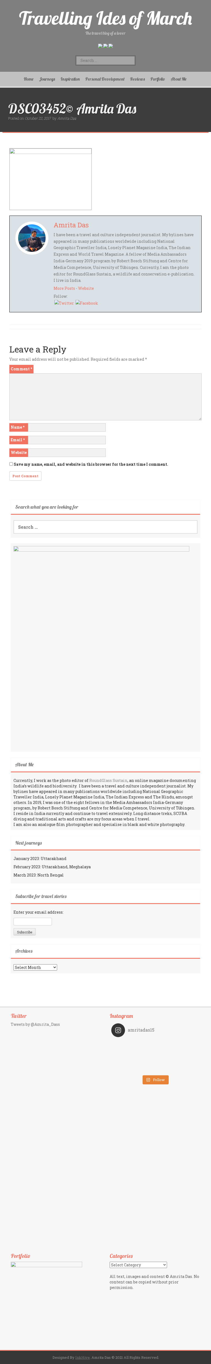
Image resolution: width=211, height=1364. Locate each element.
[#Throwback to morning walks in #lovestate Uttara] (133, 1053)
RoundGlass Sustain (108, 780)
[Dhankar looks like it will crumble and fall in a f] (133, 1061)
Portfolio (157, 79)
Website (86, 288)
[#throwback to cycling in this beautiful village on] (133, 1068)
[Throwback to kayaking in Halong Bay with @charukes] (177, 1068)
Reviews (137, 79)
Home (29, 79)
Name (17, 427)
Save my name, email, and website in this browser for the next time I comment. (91, 464)
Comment (21, 368)
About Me (179, 79)
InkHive (82, 1357)
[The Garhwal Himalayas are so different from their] (133, 1045)
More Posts (64, 288)
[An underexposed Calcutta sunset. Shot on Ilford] (177, 1045)
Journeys (47, 79)
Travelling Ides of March (105, 18)
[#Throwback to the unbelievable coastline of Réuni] (177, 1053)
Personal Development (104, 79)
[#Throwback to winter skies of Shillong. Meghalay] (177, 1061)
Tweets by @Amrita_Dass (35, 1024)
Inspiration (70, 79)
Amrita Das (66, 118)
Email (18, 439)
